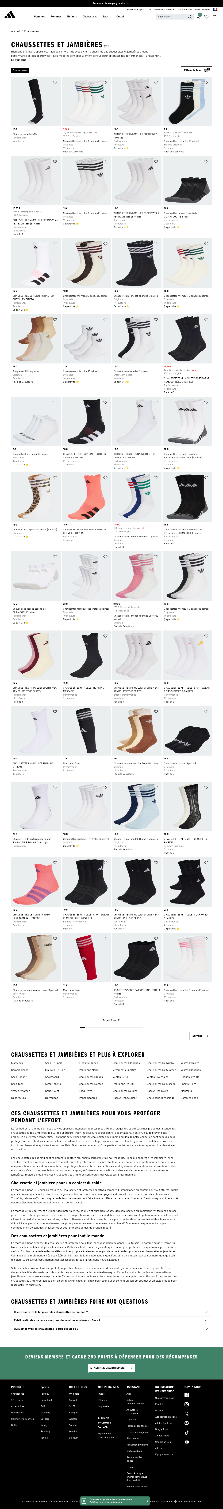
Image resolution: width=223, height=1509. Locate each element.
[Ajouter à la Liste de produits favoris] (55, 83)
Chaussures (90, 16)
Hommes (39, 16)
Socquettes (85, 1091)
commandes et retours (164, 10)
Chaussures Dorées (91, 1084)
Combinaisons (19, 1070)
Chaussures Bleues (91, 1077)
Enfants (72, 16)
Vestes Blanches (191, 1070)
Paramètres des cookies (34, 1501)
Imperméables (88, 1098)
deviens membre (202, 10)
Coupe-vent (52, 1091)
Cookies (74, 1501)
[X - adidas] (198, 1414)
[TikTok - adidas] (198, 1433)
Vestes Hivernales (157, 1077)
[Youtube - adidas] (198, 1442)
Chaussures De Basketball (190, 1077)
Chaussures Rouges (125, 1091)
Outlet (120, 16)
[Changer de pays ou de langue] (215, 10)
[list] (96, 70)
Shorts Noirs (188, 1084)
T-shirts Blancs (88, 1063)
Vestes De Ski (121, 1077)
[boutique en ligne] (9, 15)
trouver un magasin (135, 10)
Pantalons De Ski (123, 1084)
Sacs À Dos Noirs (157, 1091)
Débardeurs (18, 1098)
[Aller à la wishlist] (206, 17)
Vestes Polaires (190, 1063)
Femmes (56, 16)
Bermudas (51, 1098)
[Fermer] (84, 1501)
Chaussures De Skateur (161, 1070)
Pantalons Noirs (89, 1070)
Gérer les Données (58, 1501)
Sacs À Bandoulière (125, 1098)
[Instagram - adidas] (198, 1405)
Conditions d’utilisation (189, 1501)
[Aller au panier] (214, 17)
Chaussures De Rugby (160, 1063)
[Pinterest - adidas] (198, 1423)
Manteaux (17, 1063)
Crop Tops (17, 1084)
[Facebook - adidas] (198, 1395)
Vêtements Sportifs (124, 1070)
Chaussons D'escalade (160, 1098)
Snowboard (52, 1077)
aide (149, 10)
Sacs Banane (19, 1077)
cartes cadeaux (185, 10)
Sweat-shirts (53, 1084)
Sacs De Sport (53, 1063)
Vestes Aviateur (20, 1091)
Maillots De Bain (55, 1070)
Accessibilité (168, 1501)
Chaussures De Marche (161, 1084)
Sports (107, 16)
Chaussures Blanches (126, 1063)
